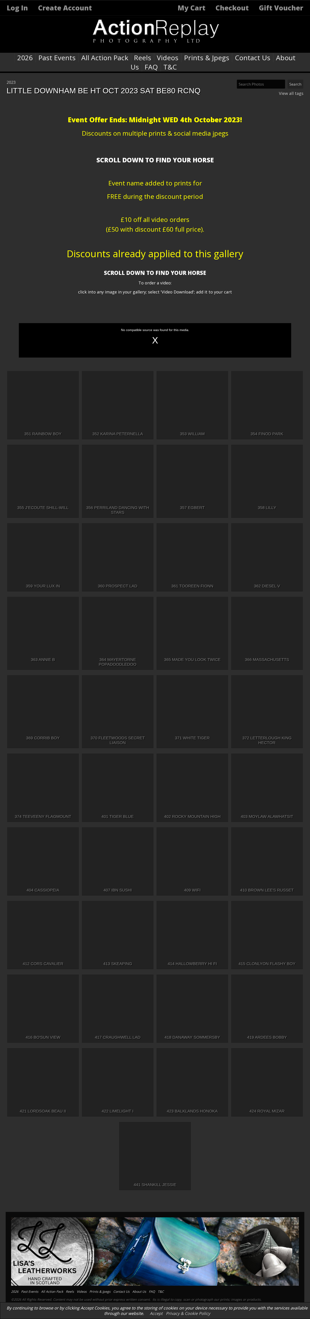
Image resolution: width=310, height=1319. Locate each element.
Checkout (232, 7)
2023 (11, 82)
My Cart (192, 7)
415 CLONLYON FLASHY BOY (267, 963)
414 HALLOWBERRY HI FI (192, 963)
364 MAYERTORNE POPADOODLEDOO (117, 662)
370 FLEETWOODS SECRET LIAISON (118, 740)
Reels (142, 57)
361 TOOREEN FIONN (192, 586)
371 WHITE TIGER (192, 738)
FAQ (151, 67)
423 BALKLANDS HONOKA (192, 1111)
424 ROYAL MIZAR (267, 1111)
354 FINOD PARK (267, 434)
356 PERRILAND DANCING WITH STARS (117, 510)
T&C (170, 67)
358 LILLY (267, 507)
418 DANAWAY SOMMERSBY (192, 1037)
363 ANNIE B (43, 659)
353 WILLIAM (192, 434)
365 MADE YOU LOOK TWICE (192, 659)
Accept (156, 1313)
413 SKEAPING (117, 963)
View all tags (291, 93)
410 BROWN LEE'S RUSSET (267, 890)
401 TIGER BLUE (117, 816)
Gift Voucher (281, 7)
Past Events (57, 57)
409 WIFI (192, 890)
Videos (167, 57)
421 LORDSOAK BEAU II (43, 1111)
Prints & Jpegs (206, 57)
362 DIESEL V (267, 586)
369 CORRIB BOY (43, 738)
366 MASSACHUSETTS (267, 659)
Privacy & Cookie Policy (188, 1313)
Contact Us (252, 57)
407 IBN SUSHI (117, 890)
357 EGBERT (192, 507)
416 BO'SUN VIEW (43, 1037)
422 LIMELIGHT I (117, 1111)
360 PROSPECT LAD (117, 586)
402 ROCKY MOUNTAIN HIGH (192, 816)
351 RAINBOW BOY (43, 434)
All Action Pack (104, 57)
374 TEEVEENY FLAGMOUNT (43, 816)
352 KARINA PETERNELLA (117, 434)
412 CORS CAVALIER (43, 963)
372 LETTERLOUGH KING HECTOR (267, 740)
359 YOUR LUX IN (43, 586)
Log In (17, 7)
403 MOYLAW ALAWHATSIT (267, 816)
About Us (139, 1291)
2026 (25, 57)
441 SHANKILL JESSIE (155, 1184)
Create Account (65, 7)
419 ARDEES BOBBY (267, 1037)
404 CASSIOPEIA (43, 890)
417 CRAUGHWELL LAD (117, 1037)
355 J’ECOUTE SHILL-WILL (43, 507)
